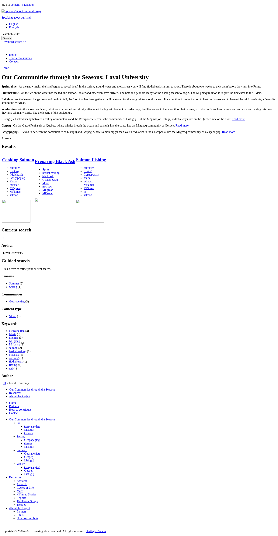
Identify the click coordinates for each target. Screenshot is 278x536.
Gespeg (28, 433)
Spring (46, 169)
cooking (14, 171)
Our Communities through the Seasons (32, 389)
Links (20, 514)
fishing (88, 171)
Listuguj (29, 429)
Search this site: (11, 34)
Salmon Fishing (91, 159)
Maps (20, 491)
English (13, 24)
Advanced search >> (14, 41)
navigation (28, 4)
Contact (13, 61)
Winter (21, 463)
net (85, 191)
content (15, 4)
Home (12, 54)
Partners (14, 406)
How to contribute (20, 409)
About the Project (19, 396)
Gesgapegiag (17, 178)
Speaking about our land (16, 17)
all (4, 383)
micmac (14, 184)
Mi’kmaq (15, 191)
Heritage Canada (96, 531)
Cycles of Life (25, 487)
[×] (3, 238)
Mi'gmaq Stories (26, 494)
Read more (238, 119)
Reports (21, 497)
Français (14, 27)
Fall (19, 422)
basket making (51, 172)
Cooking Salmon (18, 159)
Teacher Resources (20, 58)
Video (12, 316)
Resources (15, 393)
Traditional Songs (27, 501)
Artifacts (22, 480)
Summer (15, 167)
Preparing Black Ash (55, 161)
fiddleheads (16, 174)
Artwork (22, 484)
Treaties (21, 504)
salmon (14, 195)
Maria (13, 181)
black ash (48, 176)
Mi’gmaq (15, 188)
